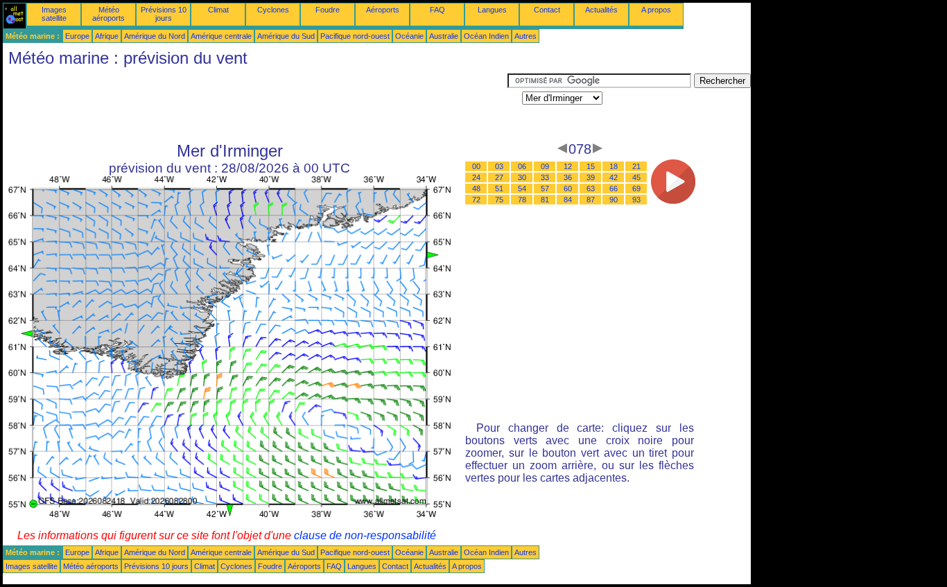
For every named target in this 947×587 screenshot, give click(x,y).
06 (522, 166)
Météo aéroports (108, 14)
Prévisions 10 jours (163, 14)
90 (613, 199)
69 (636, 188)
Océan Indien (486, 36)
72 (476, 199)
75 (499, 199)
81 (545, 199)
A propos (656, 10)
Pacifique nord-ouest (355, 36)
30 (522, 177)
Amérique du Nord (154, 36)
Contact (547, 10)
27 (499, 177)
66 (613, 188)
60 (568, 188)
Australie (443, 36)
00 (476, 166)
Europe (77, 36)
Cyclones (273, 10)
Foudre (327, 10)
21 (636, 166)
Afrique (107, 36)
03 (499, 166)
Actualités (601, 10)
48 (476, 188)
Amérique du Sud (286, 36)
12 (568, 166)
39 (591, 177)
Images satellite (54, 14)
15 (591, 166)
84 (568, 199)
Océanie (409, 36)
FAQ (437, 10)
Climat (218, 10)
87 (591, 199)
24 (476, 177)
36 (568, 177)
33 (545, 177)
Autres (525, 36)
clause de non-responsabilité (365, 535)
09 (545, 166)
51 (499, 188)
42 (613, 177)
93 (636, 199)
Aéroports (382, 10)
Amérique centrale (221, 36)
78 (522, 199)
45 (636, 177)
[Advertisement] (255, 104)
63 (591, 188)
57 (545, 188)
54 (522, 188)
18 (613, 166)
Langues (492, 10)
